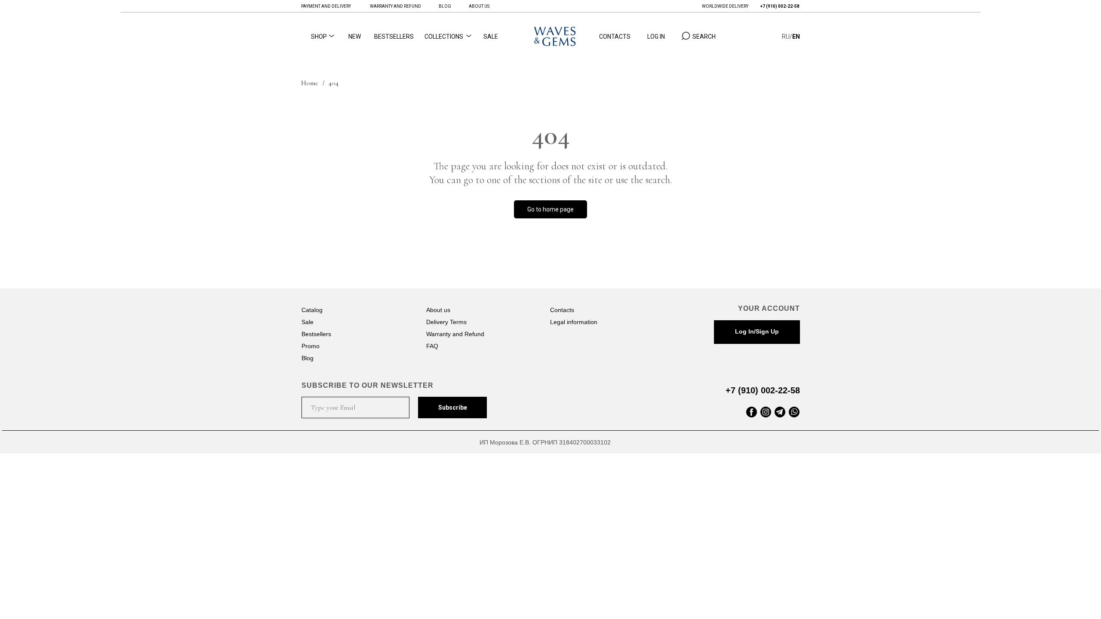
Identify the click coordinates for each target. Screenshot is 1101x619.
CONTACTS (614, 36)
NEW (354, 36)
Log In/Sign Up (757, 331)
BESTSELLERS (394, 36)
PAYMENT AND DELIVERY (326, 6)
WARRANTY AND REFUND (395, 6)
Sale (307, 322)
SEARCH (704, 36)
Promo (310, 346)
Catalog (312, 309)
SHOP (319, 36)
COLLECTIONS (443, 36)
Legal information (573, 322)
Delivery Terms (446, 322)
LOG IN (656, 36)
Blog (307, 358)
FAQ (432, 346)
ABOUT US (479, 6)
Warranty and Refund (455, 334)
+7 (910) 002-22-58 (763, 390)
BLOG (445, 6)
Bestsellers (316, 334)
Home (309, 83)
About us (438, 309)
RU (786, 36)
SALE (490, 36)
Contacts (562, 309)
